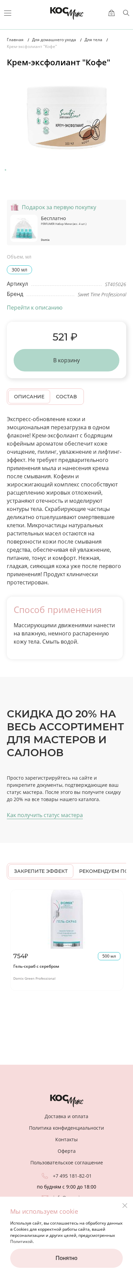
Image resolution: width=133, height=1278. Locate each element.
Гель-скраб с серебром (36, 966)
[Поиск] (126, 12)
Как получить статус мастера (45, 815)
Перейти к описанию (34, 307)
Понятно (66, 1258)
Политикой (21, 1241)
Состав (66, 397)
